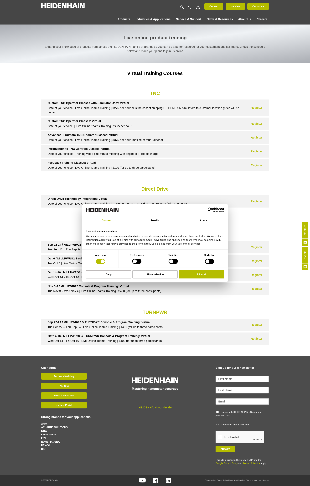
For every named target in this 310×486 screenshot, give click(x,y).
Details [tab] (155, 220)
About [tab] (203, 220)
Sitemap (266, 480)
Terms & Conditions (225, 480)
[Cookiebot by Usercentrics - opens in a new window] (210, 209)
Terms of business (253, 480)
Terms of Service (251, 463)
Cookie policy (239, 480)
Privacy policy (210, 480)
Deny (109, 274)
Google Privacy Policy (227, 463)
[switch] (136, 261)
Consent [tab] (106, 220)
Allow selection (155, 274)
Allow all (201, 274)
